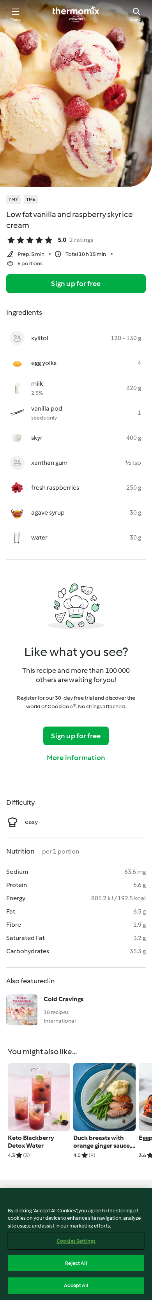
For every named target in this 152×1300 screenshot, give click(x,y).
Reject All (76, 1263)
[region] (76, 1244)
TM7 (13, 199)
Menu (16, 19)
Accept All (76, 1285)
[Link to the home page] (76, 14)
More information (76, 757)
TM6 (31, 199)
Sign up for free (76, 283)
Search (136, 19)
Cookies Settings (76, 1241)
